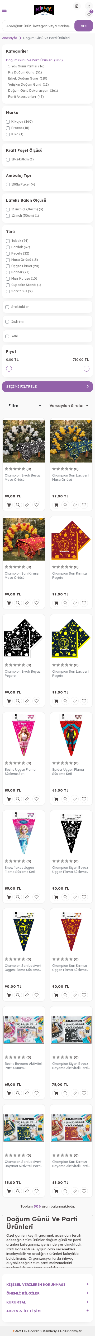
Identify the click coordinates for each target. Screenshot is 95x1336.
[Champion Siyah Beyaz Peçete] (24, 637)
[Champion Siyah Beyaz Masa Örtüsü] (24, 441)
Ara (84, 26)
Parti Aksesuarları (26, 97)
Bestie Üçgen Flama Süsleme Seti (20, 772)
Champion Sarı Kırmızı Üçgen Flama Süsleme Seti (69, 968)
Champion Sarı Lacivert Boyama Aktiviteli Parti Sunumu (23, 1164)
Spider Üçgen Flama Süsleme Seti (68, 772)
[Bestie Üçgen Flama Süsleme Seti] (24, 735)
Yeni (14, 336)
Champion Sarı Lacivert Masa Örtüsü (70, 477)
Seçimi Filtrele (21, 386)
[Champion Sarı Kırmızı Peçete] (71, 539)
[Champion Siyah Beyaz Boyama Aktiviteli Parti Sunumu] (71, 1029)
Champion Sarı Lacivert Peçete (70, 673)
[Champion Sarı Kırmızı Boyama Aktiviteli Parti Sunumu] (71, 1127)
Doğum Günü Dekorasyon (33, 91)
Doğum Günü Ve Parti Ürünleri (34, 60)
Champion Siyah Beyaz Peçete (23, 673)
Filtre (13, 405)
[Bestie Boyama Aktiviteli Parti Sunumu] (24, 1029)
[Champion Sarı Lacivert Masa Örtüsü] (71, 441)
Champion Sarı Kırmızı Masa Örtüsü (22, 575)
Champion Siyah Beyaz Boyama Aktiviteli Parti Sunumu (70, 1066)
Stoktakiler (20, 307)
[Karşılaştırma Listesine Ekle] (27, 505)
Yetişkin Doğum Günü (28, 84)
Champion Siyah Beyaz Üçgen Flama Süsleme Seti (70, 870)
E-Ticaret (31, 1331)
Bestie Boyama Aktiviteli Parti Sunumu (23, 1066)
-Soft (18, 1331)
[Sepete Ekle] (9, 505)
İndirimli (17, 321)
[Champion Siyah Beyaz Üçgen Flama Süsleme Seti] (71, 833)
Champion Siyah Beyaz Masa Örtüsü (23, 477)
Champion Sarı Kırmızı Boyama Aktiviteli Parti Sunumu (70, 1164)
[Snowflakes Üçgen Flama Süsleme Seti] (24, 833)
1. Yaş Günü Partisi (26, 66)
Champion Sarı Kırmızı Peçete (69, 575)
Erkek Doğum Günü (27, 78)
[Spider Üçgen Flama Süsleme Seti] (71, 735)
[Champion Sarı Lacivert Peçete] (71, 637)
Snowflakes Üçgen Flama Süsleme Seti (20, 870)
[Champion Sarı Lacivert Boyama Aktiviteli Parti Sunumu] (24, 1127)
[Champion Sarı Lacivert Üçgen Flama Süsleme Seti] (24, 931)
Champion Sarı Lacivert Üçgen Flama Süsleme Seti (23, 968)
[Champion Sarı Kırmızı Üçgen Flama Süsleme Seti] (71, 931)
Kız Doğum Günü (25, 72)
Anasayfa (9, 38)
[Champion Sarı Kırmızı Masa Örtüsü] (24, 539)
